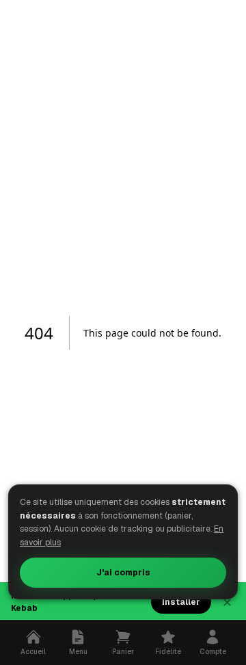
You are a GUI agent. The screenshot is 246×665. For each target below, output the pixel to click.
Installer (181, 602)
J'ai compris (123, 572)
